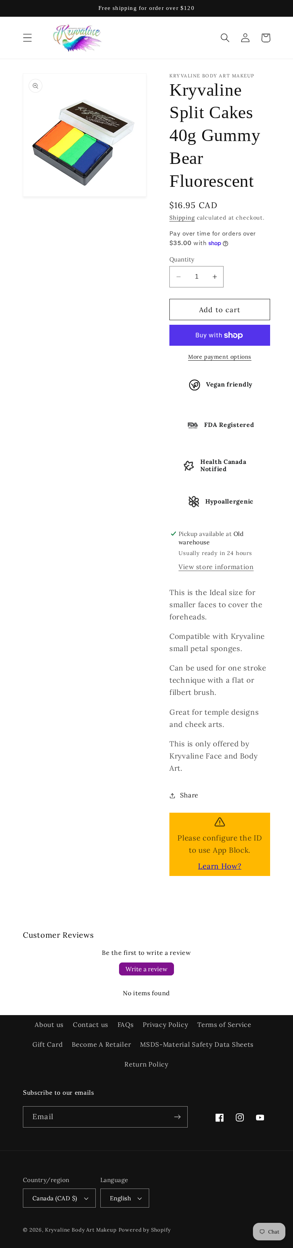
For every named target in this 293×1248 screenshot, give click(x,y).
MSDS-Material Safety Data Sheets (197, 1044)
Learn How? (219, 866)
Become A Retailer (101, 1044)
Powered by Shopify (145, 1230)
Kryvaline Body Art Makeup (81, 1230)
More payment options (219, 356)
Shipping (182, 217)
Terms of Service (224, 1024)
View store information (216, 567)
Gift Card (47, 1044)
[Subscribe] (177, 1117)
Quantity (182, 259)
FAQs (126, 1024)
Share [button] (189, 795)
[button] (28, 38)
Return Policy (146, 1064)
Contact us (90, 1024)
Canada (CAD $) (54, 1198)
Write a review (146, 969)
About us (49, 1024)
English (120, 1198)
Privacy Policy (165, 1024)
